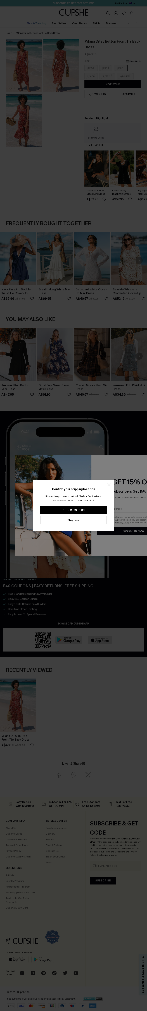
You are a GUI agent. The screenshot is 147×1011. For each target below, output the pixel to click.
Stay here (73, 520)
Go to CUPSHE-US (73, 510)
